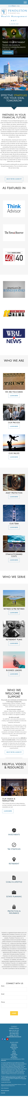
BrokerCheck (3, 1060)
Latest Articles (14, 1054)
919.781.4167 (15, 24)
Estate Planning (14, 1047)
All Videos (14, 1056)
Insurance (14, 1048)
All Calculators (14, 1057)
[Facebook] (15, 20)
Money (14, 1051)
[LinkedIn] (11, 20)
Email (2, 994)
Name (2, 986)
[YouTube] (13, 20)
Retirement (14, 1044)
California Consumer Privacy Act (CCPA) (12, 1077)
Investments (14, 1045)
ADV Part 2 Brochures (5, 1090)
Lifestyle (14, 1053)
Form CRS (3, 1092)
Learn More (8, 52)
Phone (3, 1002)
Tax (14, 1050)
